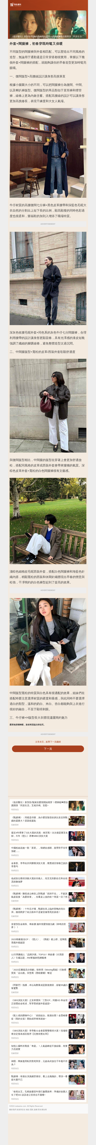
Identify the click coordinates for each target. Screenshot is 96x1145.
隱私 (32, 1110)
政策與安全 (21, 1110)
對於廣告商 (42, 1110)
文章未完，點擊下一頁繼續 (48, 742)
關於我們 (12, 1110)
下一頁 (48, 748)
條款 (28, 1110)
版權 (36, 1110)
